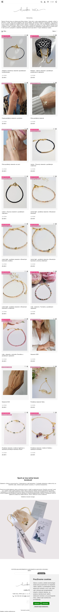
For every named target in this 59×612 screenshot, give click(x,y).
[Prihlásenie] (45, 2)
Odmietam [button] (45, 603)
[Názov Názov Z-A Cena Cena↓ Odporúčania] (52, 31)
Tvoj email (41, 573)
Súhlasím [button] (37, 603)
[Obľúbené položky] (48, 2)
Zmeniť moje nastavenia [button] (41, 606)
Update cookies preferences (7, 611)
